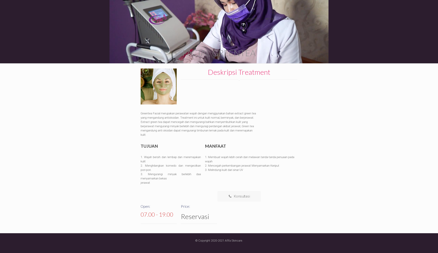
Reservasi (195, 216)
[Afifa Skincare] (158, 18)
